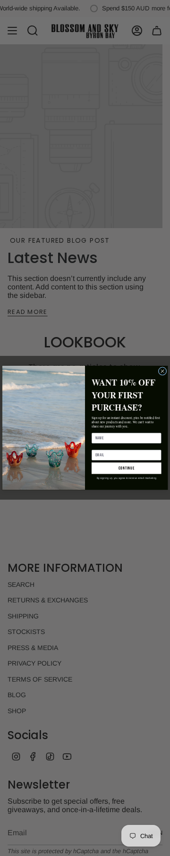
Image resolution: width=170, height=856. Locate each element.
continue (127, 468)
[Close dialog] (162, 371)
